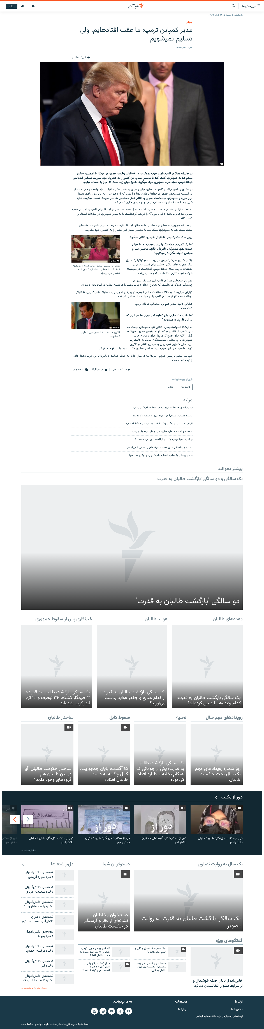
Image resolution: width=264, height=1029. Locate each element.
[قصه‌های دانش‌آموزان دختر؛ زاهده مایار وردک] (64, 905)
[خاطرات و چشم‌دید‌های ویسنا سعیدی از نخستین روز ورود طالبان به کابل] (177, 967)
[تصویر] (33, 6)
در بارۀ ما (182, 1010)
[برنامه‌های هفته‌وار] (22, 6)
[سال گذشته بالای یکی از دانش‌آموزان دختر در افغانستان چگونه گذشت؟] (121, 967)
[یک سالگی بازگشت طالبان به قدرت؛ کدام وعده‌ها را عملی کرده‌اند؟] (207, 666)
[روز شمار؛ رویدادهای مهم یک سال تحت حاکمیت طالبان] (217, 754)
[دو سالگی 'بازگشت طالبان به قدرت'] (132, 547)
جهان (189, 22)
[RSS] (94, 1011)
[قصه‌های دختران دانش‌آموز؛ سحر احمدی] (64, 920)
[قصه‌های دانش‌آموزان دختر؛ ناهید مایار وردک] (64, 979)
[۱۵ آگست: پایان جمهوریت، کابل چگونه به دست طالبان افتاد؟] (104, 754)
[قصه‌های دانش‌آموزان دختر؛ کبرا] (64, 964)
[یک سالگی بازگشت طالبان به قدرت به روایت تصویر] (188, 900)
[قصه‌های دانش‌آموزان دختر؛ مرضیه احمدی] (64, 949)
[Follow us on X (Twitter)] (120, 1011)
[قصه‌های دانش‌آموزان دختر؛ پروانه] (64, 934)
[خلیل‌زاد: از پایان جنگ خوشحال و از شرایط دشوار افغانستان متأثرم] (217, 961)
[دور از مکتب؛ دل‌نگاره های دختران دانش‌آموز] (217, 819)
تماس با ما (237, 1010)
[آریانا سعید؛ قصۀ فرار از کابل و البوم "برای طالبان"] (177, 952)
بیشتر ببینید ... (28, 850)
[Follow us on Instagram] (102, 1011)
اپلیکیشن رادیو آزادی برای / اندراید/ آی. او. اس (219, 1016)
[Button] (81, 58)
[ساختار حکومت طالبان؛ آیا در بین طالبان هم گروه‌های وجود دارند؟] (47, 754)
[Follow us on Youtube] (111, 1011)
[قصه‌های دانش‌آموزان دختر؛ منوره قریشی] (64, 875)
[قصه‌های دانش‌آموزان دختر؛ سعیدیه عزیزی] (64, 890)
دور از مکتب (232, 797)
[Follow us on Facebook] (128, 1011)
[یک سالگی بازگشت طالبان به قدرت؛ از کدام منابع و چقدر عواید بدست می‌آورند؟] (132, 666)
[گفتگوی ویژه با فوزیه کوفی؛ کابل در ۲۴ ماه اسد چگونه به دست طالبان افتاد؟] (121, 952)
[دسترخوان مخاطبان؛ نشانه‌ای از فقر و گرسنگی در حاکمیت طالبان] (104, 900)
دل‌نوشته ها (62, 864)
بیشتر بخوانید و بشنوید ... (34, 988)
